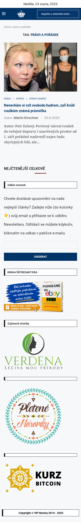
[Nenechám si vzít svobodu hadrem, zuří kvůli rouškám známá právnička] (40, 67)
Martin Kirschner (26, 118)
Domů (7, 26)
